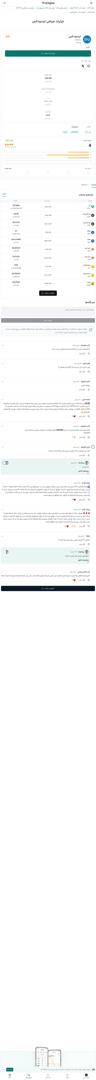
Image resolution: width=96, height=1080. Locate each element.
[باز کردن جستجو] (5, 3)
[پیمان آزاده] (93, 483)
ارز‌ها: (92, 8)
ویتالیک (81, 463)
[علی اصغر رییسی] (93, 572)
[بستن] (3, 1069)
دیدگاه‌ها (84, 184)
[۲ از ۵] (69, 172)
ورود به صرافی (49, 53)
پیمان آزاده (86, 483)
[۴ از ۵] (27, 172)
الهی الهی (86, 363)
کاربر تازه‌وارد (85, 345)
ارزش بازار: (51, 8)
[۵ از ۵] (7, 172)
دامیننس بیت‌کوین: (27, 8)
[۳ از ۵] (48, 172)
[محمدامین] (93, 399)
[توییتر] (82, 66)
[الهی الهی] (93, 363)
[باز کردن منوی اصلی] (91, 3)
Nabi (88, 536)
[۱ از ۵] (89, 172)
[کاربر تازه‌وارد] (93, 345)
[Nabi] (93, 536)
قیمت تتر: (81, 8)
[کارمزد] (88, 66)
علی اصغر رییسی (84, 572)
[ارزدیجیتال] (48, 3)
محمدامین (86, 399)
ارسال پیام (48, 320)
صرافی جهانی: (63, 8)
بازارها (94, 184)
